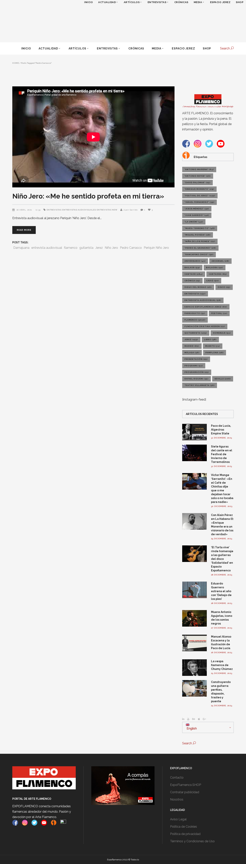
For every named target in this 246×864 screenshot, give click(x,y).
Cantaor (193, 274)
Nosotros (176, 799)
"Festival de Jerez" (199, 196)
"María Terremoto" (199, 228)
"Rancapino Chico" (199, 254)
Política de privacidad (185, 834)
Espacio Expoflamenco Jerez (205, 307)
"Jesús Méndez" (196, 209)
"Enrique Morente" (199, 189)
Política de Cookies (183, 826)
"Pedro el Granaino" (200, 248)
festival (219, 313)
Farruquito (194, 313)
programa (193, 366)
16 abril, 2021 (25, 210)
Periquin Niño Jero (156, 248)
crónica (192, 281)
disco (224, 287)
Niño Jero (111, 248)
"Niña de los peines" (199, 241)
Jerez (99, 248)
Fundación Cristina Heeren (204, 326)
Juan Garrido (130, 210)
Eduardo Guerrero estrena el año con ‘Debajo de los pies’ (221, 591)
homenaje (222, 333)
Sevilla (222, 379)
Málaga (191, 352)
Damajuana (21, 248)
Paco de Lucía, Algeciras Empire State (221, 429)
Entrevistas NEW (107, 210)
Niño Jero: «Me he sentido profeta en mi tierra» (88, 196)
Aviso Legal (178, 819)
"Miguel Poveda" (197, 235)
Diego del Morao (198, 287)
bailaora (214, 267)
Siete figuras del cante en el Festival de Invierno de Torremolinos (221, 454)
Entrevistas (54, 210)
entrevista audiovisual (46, 248)
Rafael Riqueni (196, 379)
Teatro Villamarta (199, 385)
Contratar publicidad (184, 792)
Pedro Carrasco (131, 248)
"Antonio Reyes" (197, 176)
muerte (212, 346)
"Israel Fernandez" (199, 202)
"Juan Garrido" (196, 215)
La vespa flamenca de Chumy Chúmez (222, 665)
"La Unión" (193, 222)
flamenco (70, 248)
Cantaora (218, 274)
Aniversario (195, 261)
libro (210, 339)
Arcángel (220, 261)
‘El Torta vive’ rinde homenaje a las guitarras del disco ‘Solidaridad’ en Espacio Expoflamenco (222, 559)
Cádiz (212, 281)
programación (196, 372)
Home (15, 63)
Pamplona (214, 352)
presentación (196, 359)
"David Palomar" (197, 182)
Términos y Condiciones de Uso (192, 841)
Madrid (191, 346)
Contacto (177, 777)
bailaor (192, 267)
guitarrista (86, 248)
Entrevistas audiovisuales (79, 210)
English (191, 728)
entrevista (195, 294)
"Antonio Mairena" (199, 169)
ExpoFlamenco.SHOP (185, 785)
